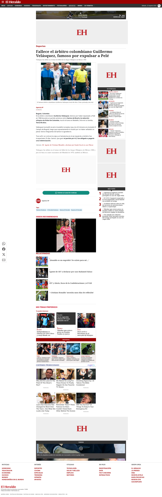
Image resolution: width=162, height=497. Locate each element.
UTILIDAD (70, 464)
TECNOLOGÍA (71, 468)
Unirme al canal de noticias (67, 193)
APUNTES (37, 480)
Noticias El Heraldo (65, 210)
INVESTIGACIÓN (105, 468)
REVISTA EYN (136, 480)
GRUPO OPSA (136, 464)
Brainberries (46, 387)
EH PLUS (102, 464)
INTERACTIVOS (104, 475)
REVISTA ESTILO (137, 475)
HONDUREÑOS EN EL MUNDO (13, 480)
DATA (101, 471)
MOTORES (70, 475)
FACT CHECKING (105, 473)
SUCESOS (5, 475)
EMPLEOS (70, 473)
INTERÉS (37, 464)
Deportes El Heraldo (76, 210)
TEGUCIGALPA (7, 471)
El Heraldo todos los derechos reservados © (14, 489)
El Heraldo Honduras (53, 210)
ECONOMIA (6, 473)
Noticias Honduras (41, 210)
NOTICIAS (5, 464)
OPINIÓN (37, 477)
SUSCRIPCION (136, 482)
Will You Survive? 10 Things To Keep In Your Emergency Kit (85, 407)
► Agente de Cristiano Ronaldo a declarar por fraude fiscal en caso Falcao (67, 145)
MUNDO (5, 477)
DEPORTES (38, 468)
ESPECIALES (38, 473)
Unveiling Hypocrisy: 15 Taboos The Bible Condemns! (85, 383)
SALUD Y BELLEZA (73, 471)
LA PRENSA (135, 471)
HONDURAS (6, 468)
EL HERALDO (136, 468)
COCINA (37, 471)
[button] (3, 243)
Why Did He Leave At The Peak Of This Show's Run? (45, 383)
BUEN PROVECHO (137, 477)
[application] (66, 235)
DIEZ (133, 473)
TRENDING (38, 475)
